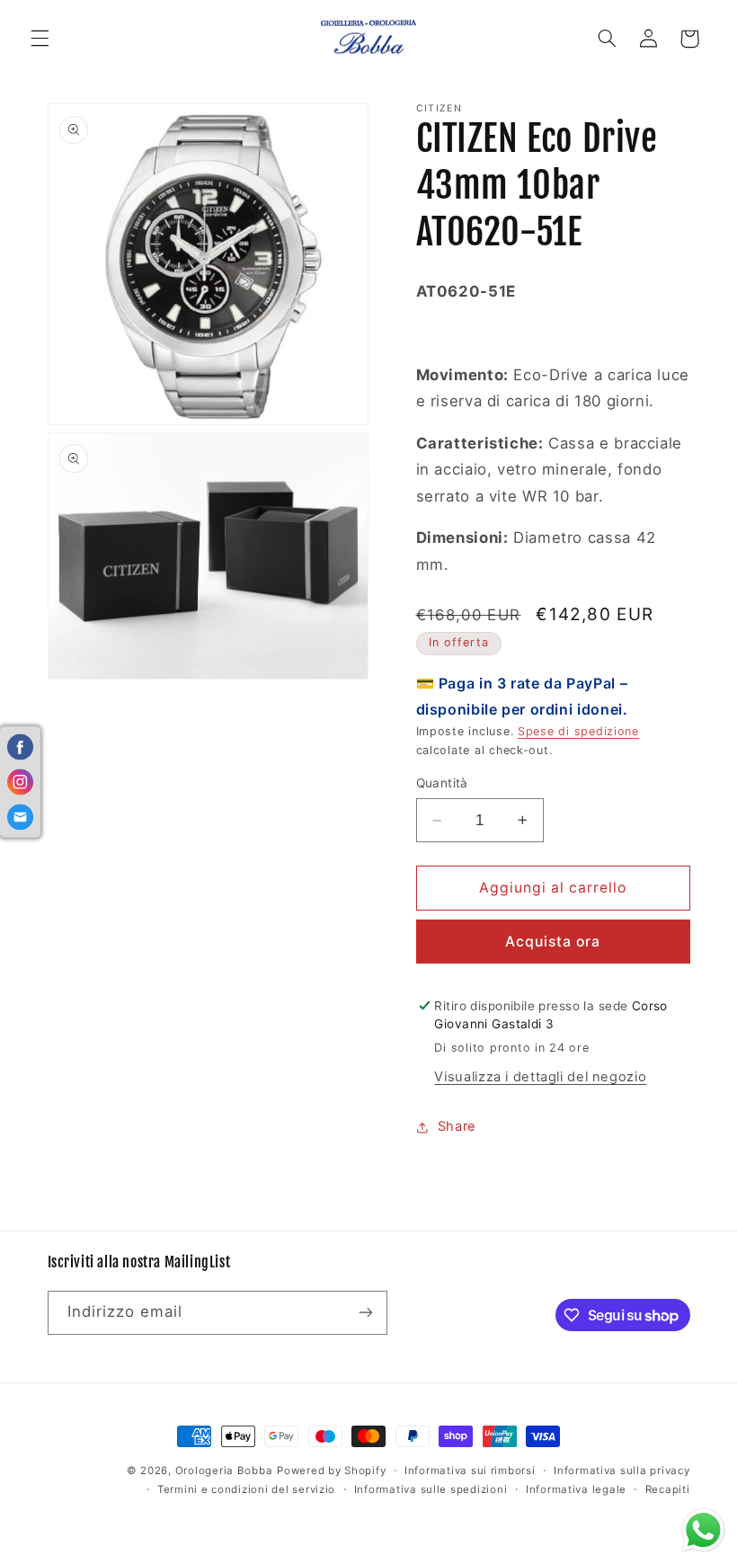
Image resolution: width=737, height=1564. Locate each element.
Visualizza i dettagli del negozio (540, 1077)
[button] (39, 38)
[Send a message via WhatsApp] (703, 1530)
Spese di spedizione (578, 731)
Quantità (442, 783)
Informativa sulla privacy (621, 1470)
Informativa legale (576, 1489)
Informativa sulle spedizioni (431, 1489)
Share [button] (457, 1126)
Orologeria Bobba (224, 1470)
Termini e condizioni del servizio (246, 1489)
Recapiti (667, 1489)
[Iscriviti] (365, 1313)
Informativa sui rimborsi (470, 1470)
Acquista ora (553, 941)
